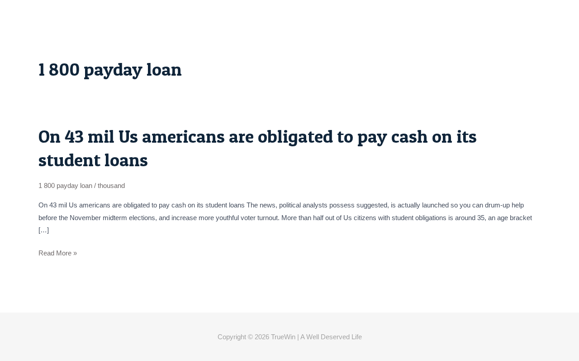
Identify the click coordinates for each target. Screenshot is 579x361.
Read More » (57, 253)
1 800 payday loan (65, 185)
